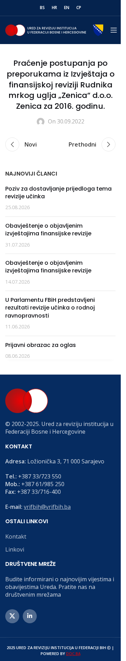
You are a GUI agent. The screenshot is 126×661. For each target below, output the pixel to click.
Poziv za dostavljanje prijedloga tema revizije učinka (58, 192)
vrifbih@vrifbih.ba (47, 507)
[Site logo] (54, 29)
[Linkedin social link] (30, 616)
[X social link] (12, 616)
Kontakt (15, 536)
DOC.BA (73, 653)
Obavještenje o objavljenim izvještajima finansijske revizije (48, 229)
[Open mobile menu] (114, 30)
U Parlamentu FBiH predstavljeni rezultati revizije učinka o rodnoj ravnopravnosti (50, 308)
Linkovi (14, 549)
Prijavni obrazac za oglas (40, 345)
